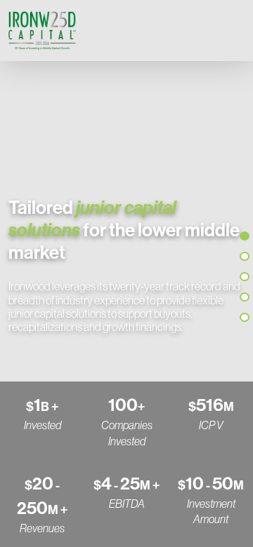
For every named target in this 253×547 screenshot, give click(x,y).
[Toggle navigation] (230, 30)
